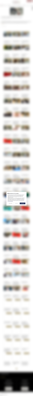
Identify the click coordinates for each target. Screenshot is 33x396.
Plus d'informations (10, 201)
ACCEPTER (22, 203)
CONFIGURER (10, 203)
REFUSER (16, 203)
